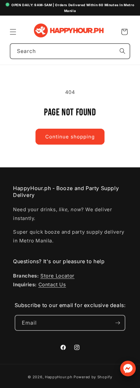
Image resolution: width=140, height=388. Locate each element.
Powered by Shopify (93, 377)
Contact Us (52, 284)
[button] (13, 32)
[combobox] (70, 51)
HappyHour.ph (58, 377)
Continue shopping (70, 137)
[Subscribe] (117, 323)
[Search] (122, 51)
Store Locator (57, 276)
